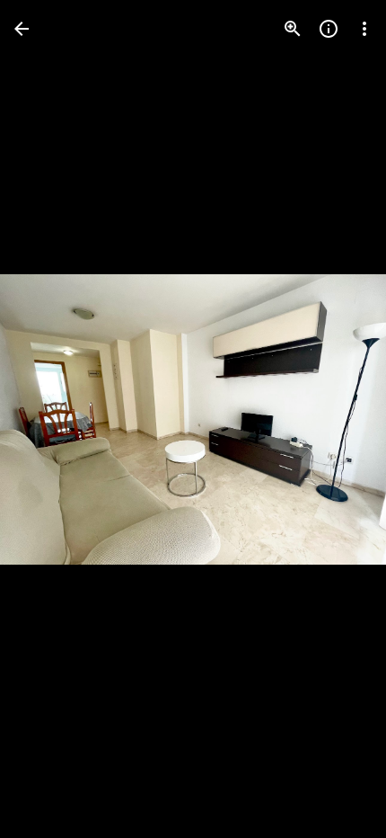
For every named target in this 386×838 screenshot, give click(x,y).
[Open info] (329, 29)
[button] (50, 419)
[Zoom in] (293, 29)
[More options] (364, 29)
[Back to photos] (21, 28)
